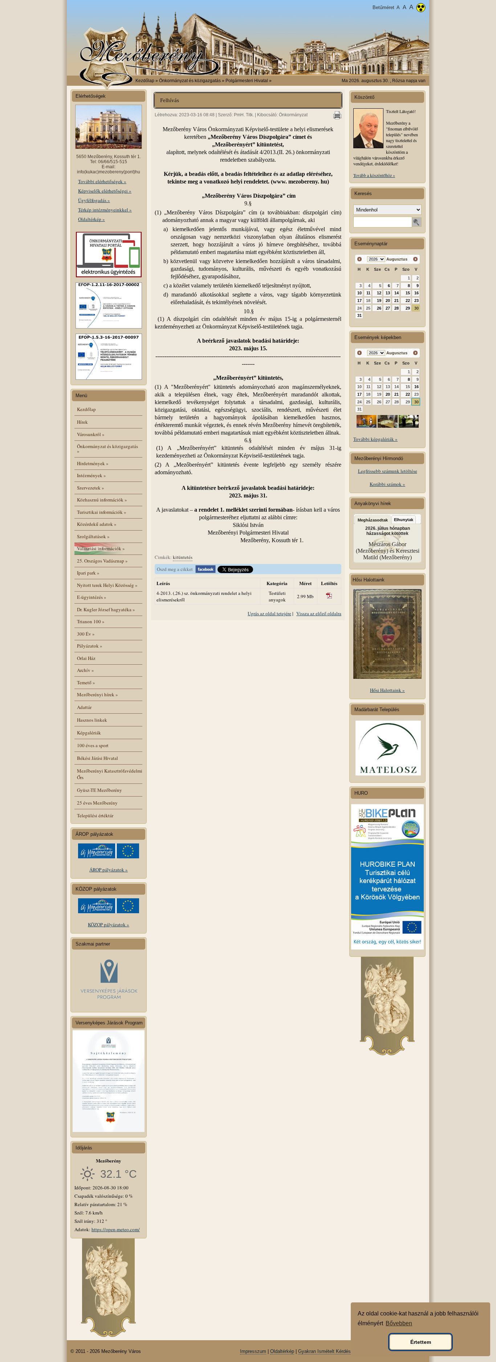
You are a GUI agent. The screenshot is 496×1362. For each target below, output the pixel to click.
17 (359, 300)
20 (388, 300)
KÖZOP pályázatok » (108, 924)
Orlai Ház (86, 658)
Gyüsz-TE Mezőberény (99, 790)
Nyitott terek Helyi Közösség (107, 585)
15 (408, 293)
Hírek (82, 422)
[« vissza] (359, 259)
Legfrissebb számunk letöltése (387, 471)
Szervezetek (90, 487)
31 (359, 315)
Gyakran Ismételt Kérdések (327, 1351)
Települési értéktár (95, 815)
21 (396, 300)
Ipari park (88, 572)
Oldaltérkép (282, 1351)
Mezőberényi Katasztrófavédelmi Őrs (109, 774)
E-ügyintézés (91, 597)
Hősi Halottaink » (387, 690)
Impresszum (253, 1351)
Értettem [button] (420, 1342)
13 (388, 293)
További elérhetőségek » (102, 181)
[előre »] (415, 259)
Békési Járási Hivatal (97, 758)
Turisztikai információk (101, 512)
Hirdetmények (93, 463)
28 (396, 308)
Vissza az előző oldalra (318, 613)
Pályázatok (89, 645)
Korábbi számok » (387, 484)
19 (379, 300)
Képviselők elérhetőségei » (104, 191)
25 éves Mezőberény (97, 802)
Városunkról (91, 434)
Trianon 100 (91, 621)
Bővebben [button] (399, 1323)
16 (416, 293)
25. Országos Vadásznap (102, 560)
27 (388, 308)
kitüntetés (182, 557)
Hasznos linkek (92, 720)
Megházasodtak (373, 520)
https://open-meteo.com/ (116, 1229)
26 (379, 308)
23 (416, 300)
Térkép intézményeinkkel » (105, 209)
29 (408, 308)
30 (416, 308)
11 (368, 293)
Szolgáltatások (93, 536)
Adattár (84, 707)
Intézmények (91, 475)
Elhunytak (403, 519)
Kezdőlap (144, 80)
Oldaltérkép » (91, 219)
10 (359, 293)
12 (379, 293)
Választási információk (101, 548)
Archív (85, 670)
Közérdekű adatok (97, 524)
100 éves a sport (93, 745)
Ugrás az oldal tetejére (269, 613)
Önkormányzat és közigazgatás (107, 448)
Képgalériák (89, 732)
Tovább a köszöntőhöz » (374, 175)
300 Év (86, 633)
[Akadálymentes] (421, 8)
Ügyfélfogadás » (94, 200)
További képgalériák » (375, 439)
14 (396, 293)
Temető (86, 682)
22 (408, 300)
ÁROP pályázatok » (108, 869)
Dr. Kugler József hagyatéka (106, 609)
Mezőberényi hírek (97, 694)
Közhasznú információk (102, 499)
